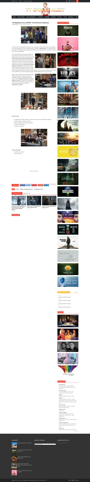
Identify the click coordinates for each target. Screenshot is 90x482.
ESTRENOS (40, 17)
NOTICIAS (60, 17)
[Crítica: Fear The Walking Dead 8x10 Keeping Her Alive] (34, 200)
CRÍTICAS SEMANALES (30, 17)
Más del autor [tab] (27, 193)
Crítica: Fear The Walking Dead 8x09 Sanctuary (49, 207)
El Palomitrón (62, 384)
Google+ (41, 185)
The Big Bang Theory (38, 189)
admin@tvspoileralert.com (42, 480)
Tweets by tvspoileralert (62, 442)
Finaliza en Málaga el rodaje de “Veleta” (66, 396)
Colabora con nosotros (27, 1)
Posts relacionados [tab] (17, 193)
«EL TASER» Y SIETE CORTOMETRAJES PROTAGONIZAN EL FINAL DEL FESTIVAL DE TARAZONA (67, 387)
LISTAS (65, 17)
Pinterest (35, 185)
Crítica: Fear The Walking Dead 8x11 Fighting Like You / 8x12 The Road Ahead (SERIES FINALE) (18, 208)
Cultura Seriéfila (62, 412)
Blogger (35, 480)
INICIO (14, 17)
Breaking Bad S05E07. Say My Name (24, 442)
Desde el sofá (62, 409)
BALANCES (53, 17)
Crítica (17, 189)
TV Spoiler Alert (15, 24)
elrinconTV (61, 428)
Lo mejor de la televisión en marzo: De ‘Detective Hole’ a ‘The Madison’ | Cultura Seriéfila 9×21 (66, 415)
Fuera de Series (62, 390)
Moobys (60, 394)
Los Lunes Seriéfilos (63, 422)
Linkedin (46, 185)
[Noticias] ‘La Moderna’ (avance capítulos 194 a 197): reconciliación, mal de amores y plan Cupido (67, 425)
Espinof (60, 397)
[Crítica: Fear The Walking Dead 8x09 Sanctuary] (49, 200)
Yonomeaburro (62, 418)
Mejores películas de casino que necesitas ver (67, 429)
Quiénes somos (14, 1)
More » (76, 292)
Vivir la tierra (61, 410)
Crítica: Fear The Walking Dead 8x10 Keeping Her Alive (34, 207)
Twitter (28, 185)
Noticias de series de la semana (65, 297)
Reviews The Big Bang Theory (26, 189)
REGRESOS (47, 17)
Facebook (23, 185)
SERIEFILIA (71, 17)
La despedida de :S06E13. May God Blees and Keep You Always (24, 465)
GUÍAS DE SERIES (21, 17)
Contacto (20, 1)
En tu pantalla (62, 404)
